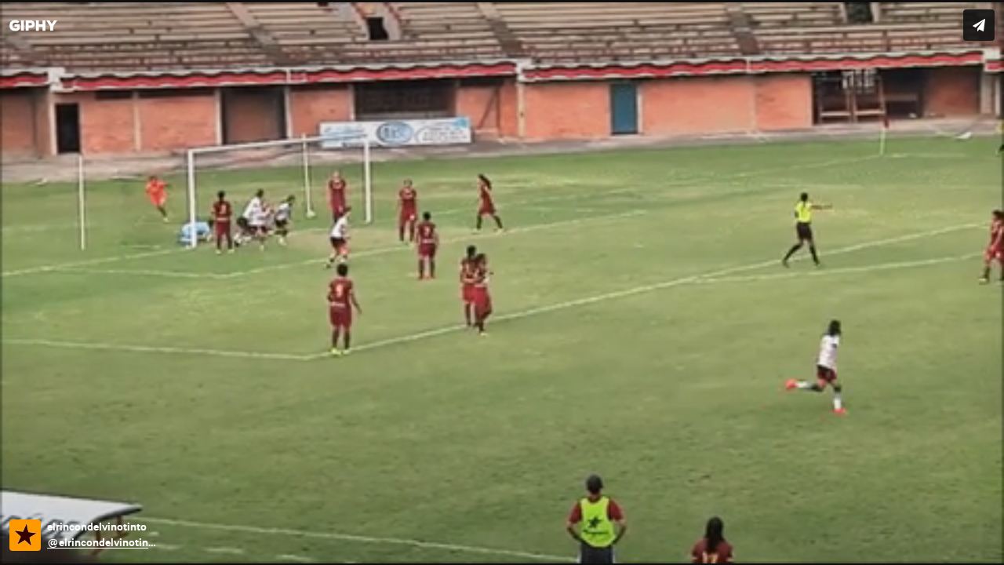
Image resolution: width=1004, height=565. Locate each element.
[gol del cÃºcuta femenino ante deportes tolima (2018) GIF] (502, 282)
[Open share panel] (979, 25)
